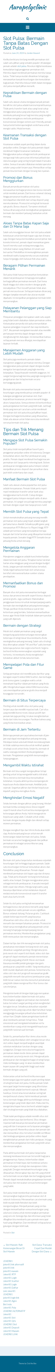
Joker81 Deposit (11, 1327)
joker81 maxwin (10, 1271)
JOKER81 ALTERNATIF (14, 1311)
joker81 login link (11, 1297)
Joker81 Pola (9, 1307)
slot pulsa (21, 66)
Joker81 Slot (9, 1317)
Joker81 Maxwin (11, 1331)
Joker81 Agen (10, 1301)
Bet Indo (7, 1304)
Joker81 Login (10, 1277)
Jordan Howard (33, 53)
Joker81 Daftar (10, 1287)
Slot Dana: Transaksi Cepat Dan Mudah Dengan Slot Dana (42, 1248)
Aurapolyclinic (27, 7)
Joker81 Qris (9, 1321)
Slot (13, 1232)
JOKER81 (8, 1261)
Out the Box (31, 1363)
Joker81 (7, 1314)
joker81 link (8, 1267)
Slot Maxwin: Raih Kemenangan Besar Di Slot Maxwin (13, 1248)
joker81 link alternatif (13, 1264)
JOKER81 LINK (10, 1334)
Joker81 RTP (9, 1274)
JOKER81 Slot (10, 1324)
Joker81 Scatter (11, 1281)
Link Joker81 (9, 1291)
